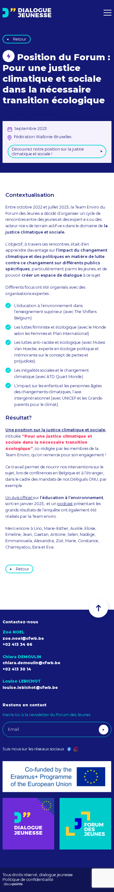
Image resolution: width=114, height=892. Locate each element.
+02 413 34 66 (17, 644)
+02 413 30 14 (17, 669)
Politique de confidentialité (28, 879)
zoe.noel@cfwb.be (23, 638)
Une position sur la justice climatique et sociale (55, 429)
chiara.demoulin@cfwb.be (31, 662)
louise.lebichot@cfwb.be (30, 687)
